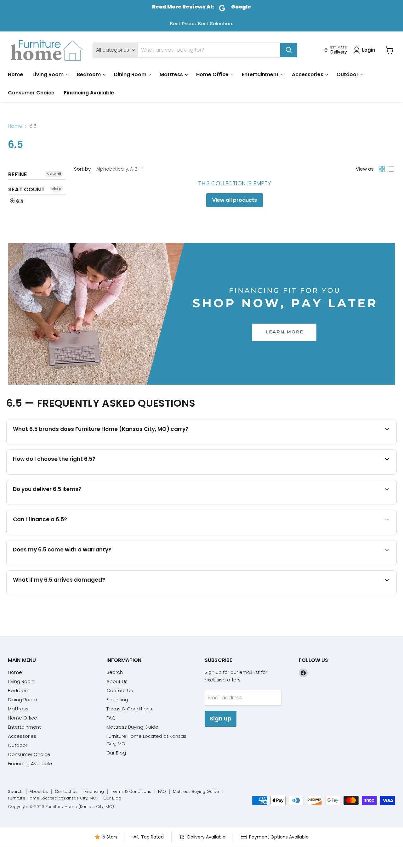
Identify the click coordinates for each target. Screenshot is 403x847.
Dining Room (131, 74)
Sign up (220, 718)
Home (15, 74)
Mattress (172, 74)
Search (114, 672)
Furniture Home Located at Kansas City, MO (52, 798)
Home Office (213, 74)
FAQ (111, 717)
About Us (117, 681)
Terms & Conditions (129, 708)
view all (54, 174)
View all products (234, 200)
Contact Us (119, 690)
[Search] (288, 50)
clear (56, 188)
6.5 (19, 201)
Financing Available (89, 92)
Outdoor (348, 74)
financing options (67, 534)
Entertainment (261, 74)
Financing (117, 699)
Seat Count (26, 189)
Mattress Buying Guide (132, 727)
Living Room (48, 74)
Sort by (82, 169)
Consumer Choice (31, 92)
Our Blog (116, 752)
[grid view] (381, 169)
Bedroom (89, 74)
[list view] (390, 169)
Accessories (308, 74)
